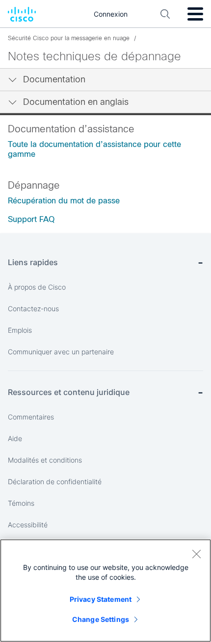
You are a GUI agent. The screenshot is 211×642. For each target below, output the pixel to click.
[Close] (196, 554)
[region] (105, 590)
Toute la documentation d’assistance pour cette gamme (94, 149)
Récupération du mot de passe (64, 201)
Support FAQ (31, 219)
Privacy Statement (101, 599)
